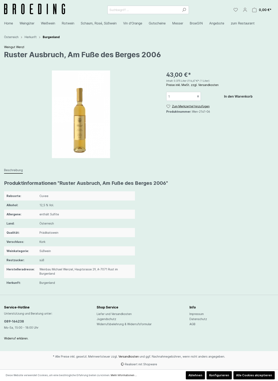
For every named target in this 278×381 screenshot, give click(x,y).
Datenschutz (198, 319)
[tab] (13, 170)
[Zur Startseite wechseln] (34, 9)
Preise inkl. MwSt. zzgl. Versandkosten (192, 85)
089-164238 (14, 321)
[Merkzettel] (235, 10)
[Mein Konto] (245, 10)
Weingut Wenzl (14, 47)
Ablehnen (195, 375)
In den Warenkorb (238, 96)
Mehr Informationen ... (124, 375)
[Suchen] (184, 10)
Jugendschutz (106, 319)
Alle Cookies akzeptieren (254, 375)
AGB (192, 324)
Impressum (196, 314)
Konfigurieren (219, 375)
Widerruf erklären (16, 338)
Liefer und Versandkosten (114, 314)
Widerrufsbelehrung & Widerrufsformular (124, 324)
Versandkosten (128, 356)
